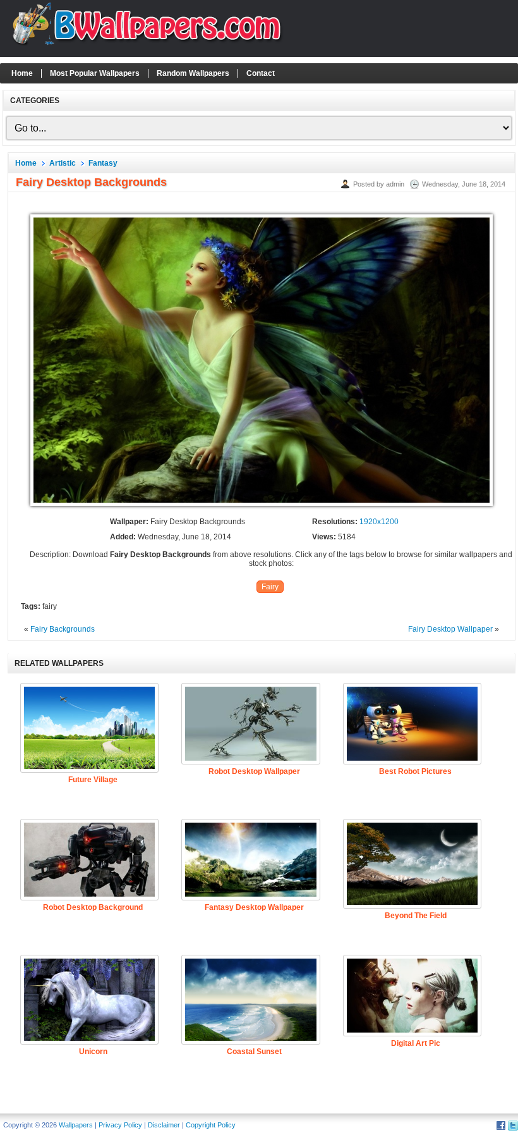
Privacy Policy (120, 1125)
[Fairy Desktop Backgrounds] (261, 506)
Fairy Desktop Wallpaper (450, 629)
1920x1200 (379, 521)
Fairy (270, 586)
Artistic (62, 163)
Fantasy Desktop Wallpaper (254, 907)
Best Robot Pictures (415, 771)
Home (22, 73)
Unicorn (93, 1051)
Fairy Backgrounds (62, 629)
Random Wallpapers (193, 73)
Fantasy (102, 163)
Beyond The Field (416, 915)
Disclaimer (164, 1125)
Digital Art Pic (415, 1043)
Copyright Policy (211, 1125)
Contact (260, 73)
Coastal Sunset (254, 1051)
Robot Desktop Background (93, 907)
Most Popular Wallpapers (95, 73)
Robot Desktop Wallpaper (254, 771)
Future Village (92, 779)
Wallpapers (76, 1125)
